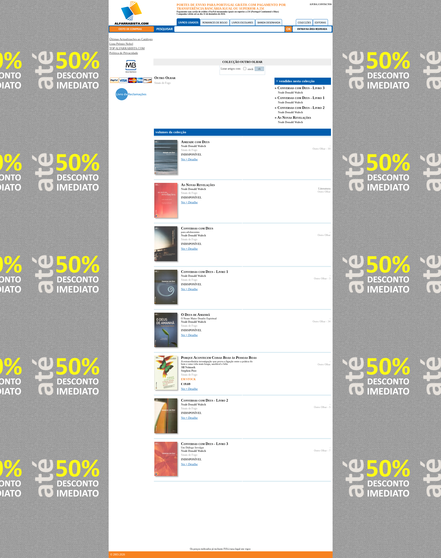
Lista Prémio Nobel (121, 43)
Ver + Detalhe (189, 159)
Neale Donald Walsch (290, 92)
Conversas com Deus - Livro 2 (301, 108)
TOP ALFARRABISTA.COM (127, 48)
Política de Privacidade (123, 53)
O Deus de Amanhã (195, 315)
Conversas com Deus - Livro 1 (301, 98)
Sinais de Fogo (162, 83)
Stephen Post (188, 370)
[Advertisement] (242, 44)
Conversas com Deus (197, 228)
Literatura (324, 188)
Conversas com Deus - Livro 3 (301, 88)
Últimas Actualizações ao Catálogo (131, 39)
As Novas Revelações (294, 117)
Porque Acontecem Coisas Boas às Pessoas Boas (219, 358)
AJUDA (313, 4)
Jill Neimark (188, 367)
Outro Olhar (319, 148)
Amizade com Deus (195, 142)
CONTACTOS (325, 4)
